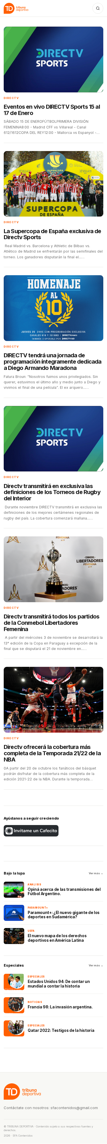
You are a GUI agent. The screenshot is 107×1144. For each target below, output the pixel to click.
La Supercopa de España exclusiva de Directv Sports (52, 234)
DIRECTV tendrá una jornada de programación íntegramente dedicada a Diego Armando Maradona (52, 361)
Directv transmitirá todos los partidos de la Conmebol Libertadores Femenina (51, 623)
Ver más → (96, 873)
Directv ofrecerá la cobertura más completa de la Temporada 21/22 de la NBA (52, 753)
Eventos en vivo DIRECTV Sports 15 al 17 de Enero (52, 109)
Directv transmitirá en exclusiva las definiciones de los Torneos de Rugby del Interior (52, 492)
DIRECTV (11, 98)
